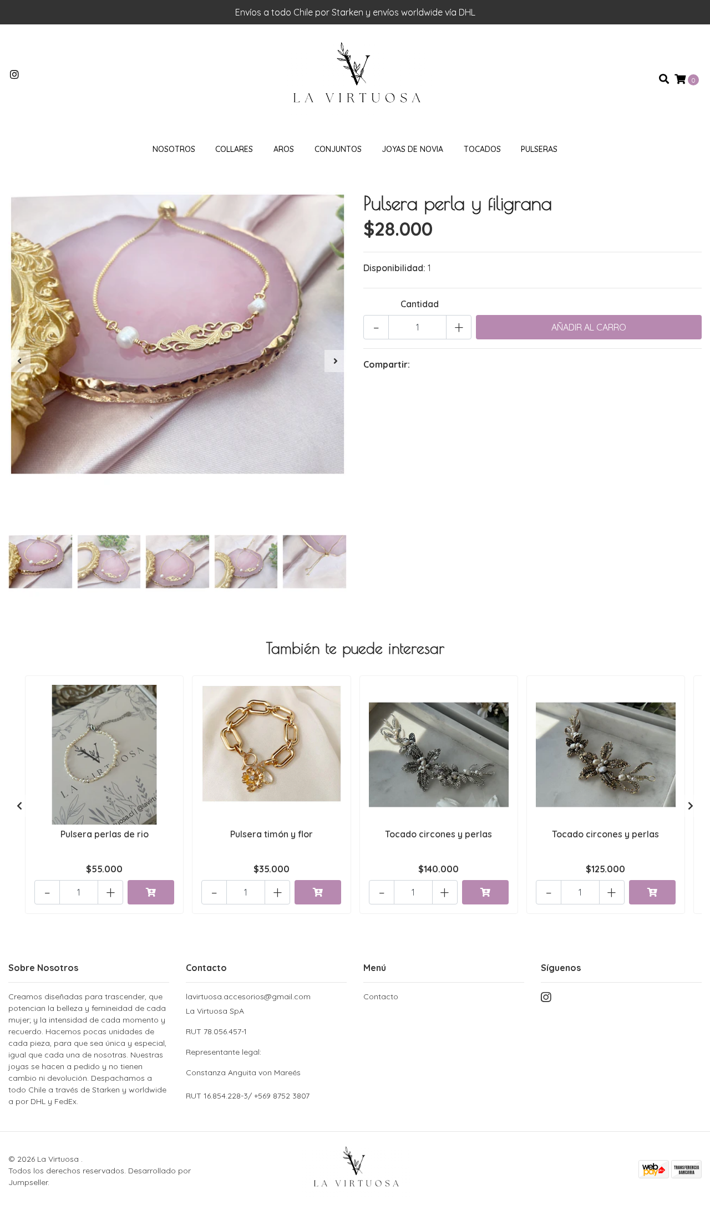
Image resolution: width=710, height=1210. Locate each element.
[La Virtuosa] (355, 78)
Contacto (380, 996)
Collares (234, 149)
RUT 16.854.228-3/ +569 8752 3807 (248, 1096)
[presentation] (19, 361)
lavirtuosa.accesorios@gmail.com (248, 996)
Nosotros (174, 149)
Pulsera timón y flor (271, 834)
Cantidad (419, 303)
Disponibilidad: (394, 267)
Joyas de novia (412, 149)
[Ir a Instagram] (14, 74)
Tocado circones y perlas (438, 834)
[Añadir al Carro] (151, 892)
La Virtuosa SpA (243, 1041)
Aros (283, 149)
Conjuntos (338, 149)
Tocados (482, 149)
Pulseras (539, 149)
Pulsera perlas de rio (104, 834)
